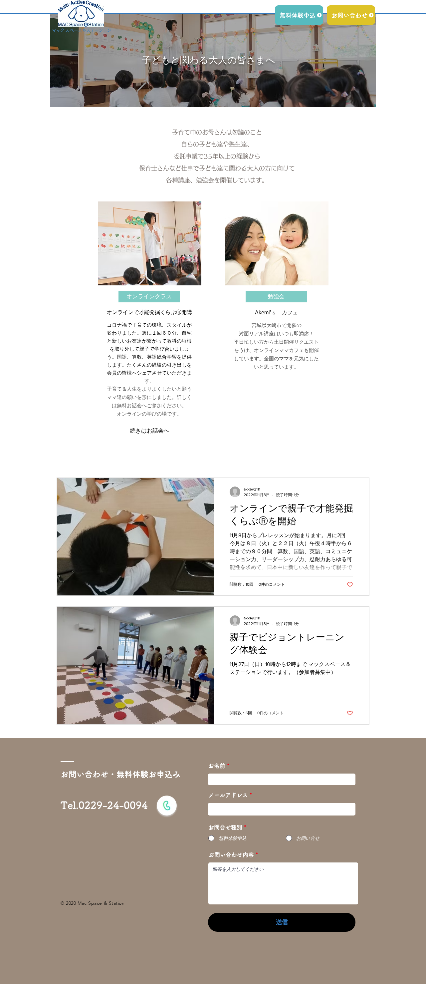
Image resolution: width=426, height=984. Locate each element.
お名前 (216, 766)
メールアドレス (228, 795)
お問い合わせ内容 (231, 854)
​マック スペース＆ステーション (81, 30)
